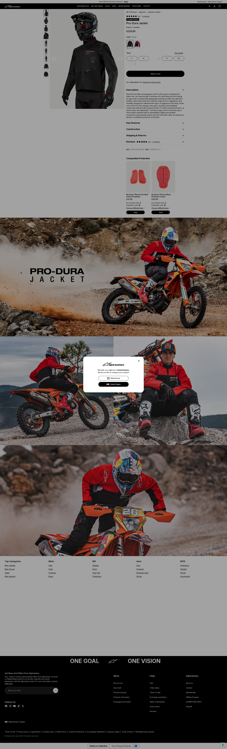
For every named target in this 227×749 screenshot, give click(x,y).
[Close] (139, 361)
